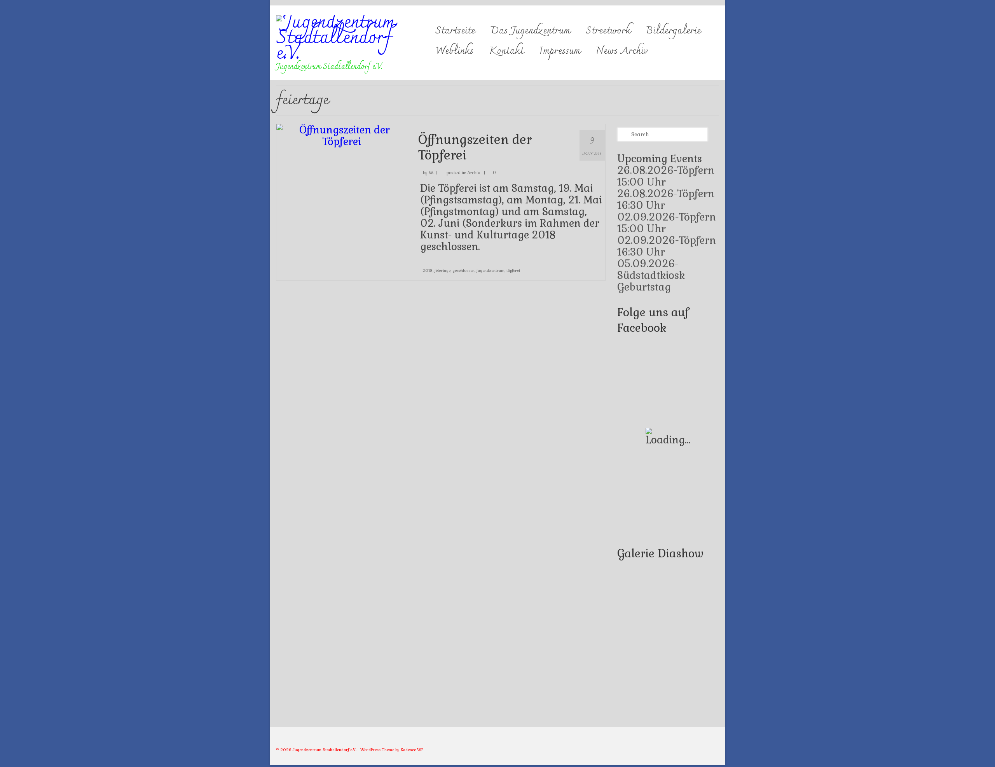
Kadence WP (412, 749)
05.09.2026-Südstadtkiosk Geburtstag (651, 275)
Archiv (473, 172)
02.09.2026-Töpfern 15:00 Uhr (666, 222)
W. (431, 172)
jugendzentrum (490, 270)
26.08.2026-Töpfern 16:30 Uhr (665, 199)
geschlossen (463, 270)
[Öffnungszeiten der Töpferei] (341, 134)
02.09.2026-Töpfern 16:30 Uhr (666, 246)
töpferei (513, 270)
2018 (427, 270)
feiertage (442, 270)
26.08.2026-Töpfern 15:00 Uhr (665, 176)
